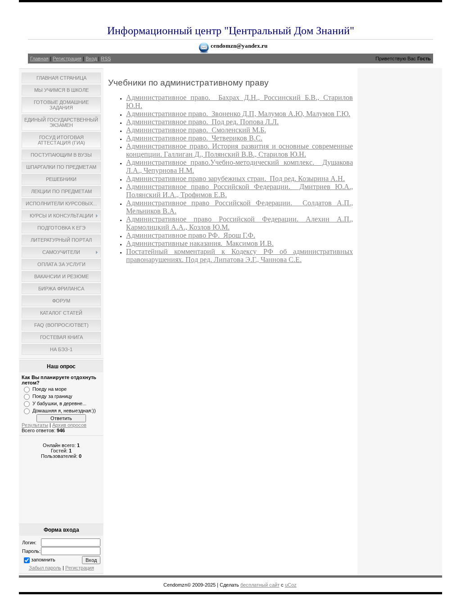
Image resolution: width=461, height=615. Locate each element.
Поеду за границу (52, 396)
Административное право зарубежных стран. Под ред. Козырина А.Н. (235, 178)
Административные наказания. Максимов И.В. (200, 243)
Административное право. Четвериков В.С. (194, 138)
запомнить (43, 559)
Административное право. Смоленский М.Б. (196, 130)
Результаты (35, 425)
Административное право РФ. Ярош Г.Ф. (190, 235)
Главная (39, 58)
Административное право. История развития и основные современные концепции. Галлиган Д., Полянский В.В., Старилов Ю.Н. (239, 150)
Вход (91, 58)
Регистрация (67, 58)
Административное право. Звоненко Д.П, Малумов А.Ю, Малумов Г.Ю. (238, 114)
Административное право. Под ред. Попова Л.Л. (202, 122)
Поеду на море (49, 389)
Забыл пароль (45, 567)
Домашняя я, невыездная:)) (64, 410)
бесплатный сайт (260, 585)
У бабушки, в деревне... (59, 403)
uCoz (291, 585)
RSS (106, 58)
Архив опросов (69, 425)
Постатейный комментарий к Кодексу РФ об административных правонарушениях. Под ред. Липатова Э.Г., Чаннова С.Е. (239, 255)
